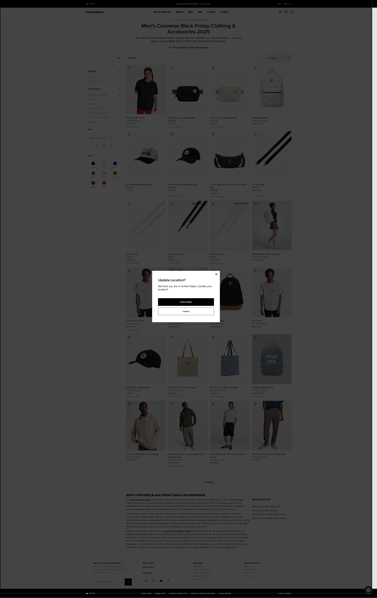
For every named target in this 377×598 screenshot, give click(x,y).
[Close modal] (217, 274)
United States (186, 301)
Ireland (186, 311)
